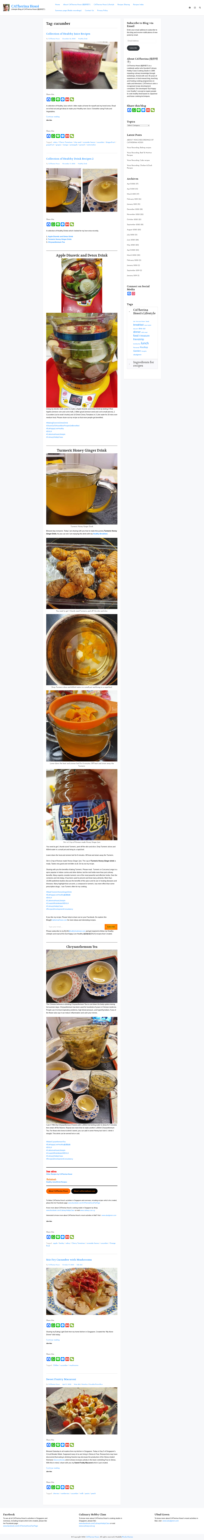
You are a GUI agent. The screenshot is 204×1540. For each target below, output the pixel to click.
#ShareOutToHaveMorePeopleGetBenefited (62, 426)
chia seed (77, 142)
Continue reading (53, 117)
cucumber (100, 142)
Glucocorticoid (59, 1460)
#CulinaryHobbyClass (54, 437)
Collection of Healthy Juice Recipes (68, 33)
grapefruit (50, 145)
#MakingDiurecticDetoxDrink (57, 423)
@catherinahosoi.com (77, 931)
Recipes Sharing (124, 5)
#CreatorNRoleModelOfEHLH (57, 903)
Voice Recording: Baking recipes (139, 148)
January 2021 (132, 204)
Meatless (85, 1384)
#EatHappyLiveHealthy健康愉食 (58, 895)
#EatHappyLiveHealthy (55, 428)
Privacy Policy (102, 10)
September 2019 (133, 270)
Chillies (56, 1365)
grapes (58, 145)
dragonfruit (110, 142)
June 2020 (131, 240)
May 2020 (131, 245)
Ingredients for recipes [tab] (143, 363)
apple (55, 1243)
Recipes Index (138, 5)
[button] (200, 7)
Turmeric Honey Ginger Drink (60, 239)
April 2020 (131, 250)
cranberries (65, 1493)
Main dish (77, 1384)
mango (65, 145)
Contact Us (89, 10)
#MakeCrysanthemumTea (56, 1142)
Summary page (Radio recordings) (68, 10)
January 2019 (132, 275)
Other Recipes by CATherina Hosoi (59, 1174)
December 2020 (133, 209)
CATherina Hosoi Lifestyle (104, 5)
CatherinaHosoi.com (59, 920)
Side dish (79, 1265)
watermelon (91, 145)
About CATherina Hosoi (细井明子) (76, 5)
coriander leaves (89, 142)
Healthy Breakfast (100, 534)
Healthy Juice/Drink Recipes (56, 1182)
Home (57, 5)
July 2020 (130, 235)
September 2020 (133, 225)
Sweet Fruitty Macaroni (61, 1379)
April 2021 (131, 189)
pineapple (73, 145)
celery (55, 142)
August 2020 (132, 230)
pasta (87, 1493)
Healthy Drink (82, 39)
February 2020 (132, 260)
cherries (56, 1493)
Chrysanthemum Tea (56, 242)
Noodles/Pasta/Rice (96, 1384)
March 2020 (131, 255)
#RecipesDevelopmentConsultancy (59, 909)
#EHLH (49, 431)
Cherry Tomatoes (65, 142)
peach (93, 1493)
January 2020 (132, 265)
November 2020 (133, 214)
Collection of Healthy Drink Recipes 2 (70, 158)
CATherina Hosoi (25, 6)
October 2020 (132, 219)
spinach (82, 145)
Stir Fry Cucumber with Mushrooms (69, 1259)
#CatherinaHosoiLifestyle (55, 434)
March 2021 (131, 194)
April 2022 (131, 184)
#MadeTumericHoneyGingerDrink (59, 892)
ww (87, 1210)
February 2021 (132, 199)
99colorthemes (127, 1537)
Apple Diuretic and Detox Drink (60, 236)
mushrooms (73, 1365)
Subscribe (111, 927)
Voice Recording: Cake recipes (138, 160)
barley (61, 1243)
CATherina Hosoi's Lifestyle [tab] (144, 311)
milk (81, 1493)
